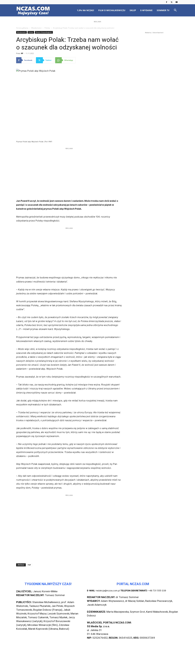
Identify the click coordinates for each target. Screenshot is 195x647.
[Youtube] (176, 2)
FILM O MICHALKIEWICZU (111, 10)
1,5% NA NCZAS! (85, 10)
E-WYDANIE (146, 10)
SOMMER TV (163, 10)
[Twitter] (171, 2)
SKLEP (133, 10)
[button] (175, 10)
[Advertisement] (97, 43)
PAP (29, 565)
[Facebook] (166, 2)
